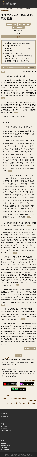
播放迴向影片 (19, 27)
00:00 (3, 72)
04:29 (14, 252)
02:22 (9, 171)
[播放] (3, 67)
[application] (18, 67)
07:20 (5, 344)
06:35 (23, 319)
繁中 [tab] (18, 33)
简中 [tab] (18, 37)
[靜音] (29, 67)
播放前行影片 (25, 24)
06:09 (3, 304)
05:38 (17, 285)
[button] (4, 417)
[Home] (1, 8)
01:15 (16, 112)
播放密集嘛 (12, 24)
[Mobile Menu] (34, 3)
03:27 (29, 217)
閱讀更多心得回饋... (30, 380)
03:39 (29, 225)
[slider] (16, 67)
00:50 (3, 98)
